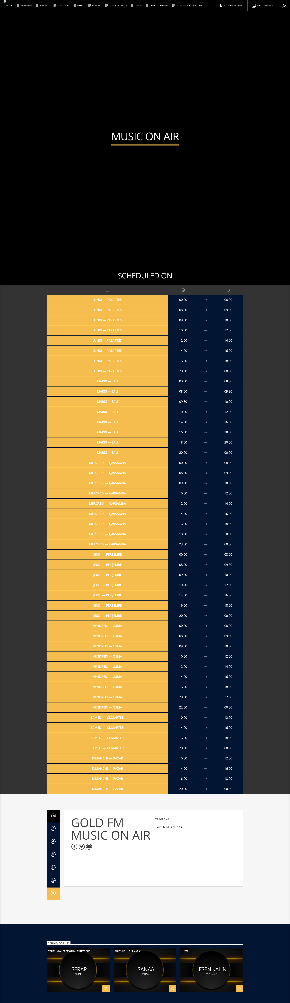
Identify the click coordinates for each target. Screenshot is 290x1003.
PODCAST (97, 5)
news (185, 960)
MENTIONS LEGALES (159, 5)
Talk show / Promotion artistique (69, 960)
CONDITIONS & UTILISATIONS (190, 5)
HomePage (26, 5)
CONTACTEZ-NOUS (118, 5)
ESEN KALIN (212, 979)
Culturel (120, 960)
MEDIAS (81, 5)
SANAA (146, 979)
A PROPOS (45, 5)
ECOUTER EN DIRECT (234, 5)
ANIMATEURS (63, 5)
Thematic (134, 960)
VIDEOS (138, 5)
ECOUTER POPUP (264, 5)
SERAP (78, 979)
